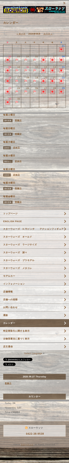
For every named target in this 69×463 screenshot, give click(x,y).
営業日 (8, 383)
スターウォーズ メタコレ (17, 268)
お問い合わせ (10, 307)
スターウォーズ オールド (17, 236)
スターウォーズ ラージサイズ (20, 244)
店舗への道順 (10, 299)
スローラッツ (27, 444)
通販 (5, 315)
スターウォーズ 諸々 (15, 252)
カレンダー (9, 323)
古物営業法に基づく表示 (16, 338)
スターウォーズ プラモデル (18, 260)
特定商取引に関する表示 (16, 331)
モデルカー (9, 276)
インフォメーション (14, 283)
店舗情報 (8, 291)
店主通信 (8, 346)
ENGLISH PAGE (12, 221)
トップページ (10, 213)
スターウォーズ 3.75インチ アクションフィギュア (33, 229)
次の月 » (47, 34)
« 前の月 (21, 34)
